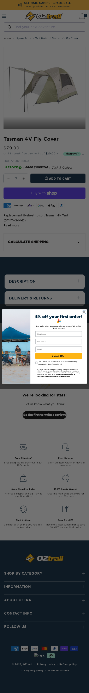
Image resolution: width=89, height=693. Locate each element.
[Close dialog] (84, 312)
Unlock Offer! (58, 356)
